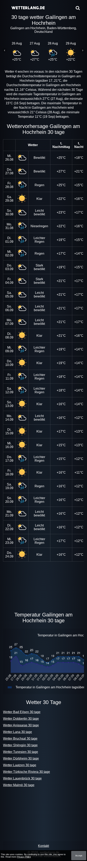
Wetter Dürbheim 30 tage (21, 758)
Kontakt (43, 846)
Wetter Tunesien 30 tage (20, 752)
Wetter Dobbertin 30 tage (21, 718)
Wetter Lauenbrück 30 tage (22, 778)
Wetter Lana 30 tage (17, 732)
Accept (78, 855)
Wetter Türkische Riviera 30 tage (26, 771)
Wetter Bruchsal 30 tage (20, 738)
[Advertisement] (43, 586)
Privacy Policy (24, 857)
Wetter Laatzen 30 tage (19, 765)
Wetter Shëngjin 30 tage (20, 745)
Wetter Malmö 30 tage (18, 785)
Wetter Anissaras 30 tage (21, 725)
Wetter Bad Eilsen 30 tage (21, 712)
